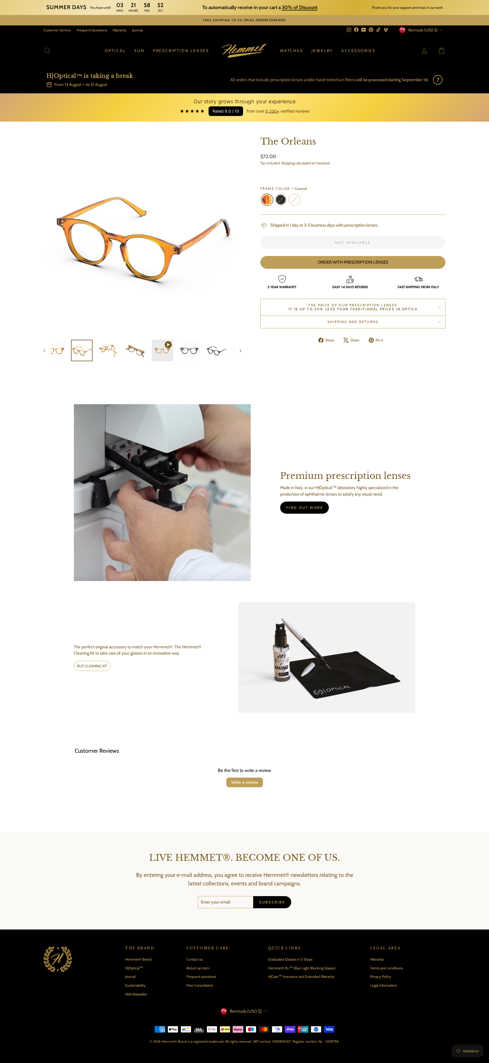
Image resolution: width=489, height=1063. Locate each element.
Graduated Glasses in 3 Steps (290, 959)
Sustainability (135, 985)
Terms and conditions (386, 968)
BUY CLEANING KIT (92, 666)
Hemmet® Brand (138, 959)
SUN (139, 50)
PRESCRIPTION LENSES (181, 50)
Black (280, 199)
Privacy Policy (380, 976)
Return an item (197, 968)
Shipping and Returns (352, 322)
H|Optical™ (134, 968)
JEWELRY (322, 50)
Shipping (288, 163)
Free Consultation (199, 985)
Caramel (267, 199)
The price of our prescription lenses (353, 307)
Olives (294, 199)
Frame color (283, 188)
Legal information (383, 985)
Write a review (244, 782)
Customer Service (57, 30)
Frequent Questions (92, 30)
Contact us (194, 959)
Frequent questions (201, 976)
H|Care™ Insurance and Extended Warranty (301, 976)
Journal (137, 30)
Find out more (304, 507)
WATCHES (291, 50)
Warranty (119, 30)
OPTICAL (115, 50)
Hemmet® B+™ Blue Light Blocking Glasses (301, 968)
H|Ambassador (136, 994)
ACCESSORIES (358, 50)
